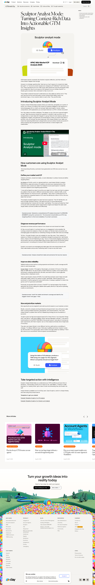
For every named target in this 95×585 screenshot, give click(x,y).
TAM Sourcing (9, 537)
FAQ (59, 530)
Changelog (25, 546)
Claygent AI (26, 520)
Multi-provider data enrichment (28, 531)
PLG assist (8, 526)
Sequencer (25, 528)
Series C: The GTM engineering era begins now (47, 527)
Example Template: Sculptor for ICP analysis (33, 398)
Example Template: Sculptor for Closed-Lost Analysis (35, 401)
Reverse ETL (9, 530)
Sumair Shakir (24, 269)
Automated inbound (11, 520)
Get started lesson (62, 520)
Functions (25, 540)
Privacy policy (78, 553)
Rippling (8, 565)
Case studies (9, 567)
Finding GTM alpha (44, 522)
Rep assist (8, 528)
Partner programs (62, 526)
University (60, 522)
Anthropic (8, 561)
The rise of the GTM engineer (47, 520)
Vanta (7, 555)
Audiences (25, 534)
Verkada (8, 557)
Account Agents (27, 522)
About (76, 522)
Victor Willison (37, 318)
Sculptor (25, 524)
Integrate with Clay (79, 529)
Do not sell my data (79, 557)
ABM (7, 524)
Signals (25, 536)
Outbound (8, 532)
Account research (10, 522)
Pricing (24, 544)
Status (76, 531)
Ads (24, 526)
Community (60, 528)
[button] (84, 417)
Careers (77, 524)
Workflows (25, 538)
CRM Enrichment (10, 534)
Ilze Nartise (24, 182)
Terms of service (79, 555)
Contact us (77, 520)
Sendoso (8, 559)
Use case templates (62, 524)
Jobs (76, 526)
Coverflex (8, 563)
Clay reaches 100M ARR (45, 524)
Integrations (26, 542)
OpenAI (8, 553)
